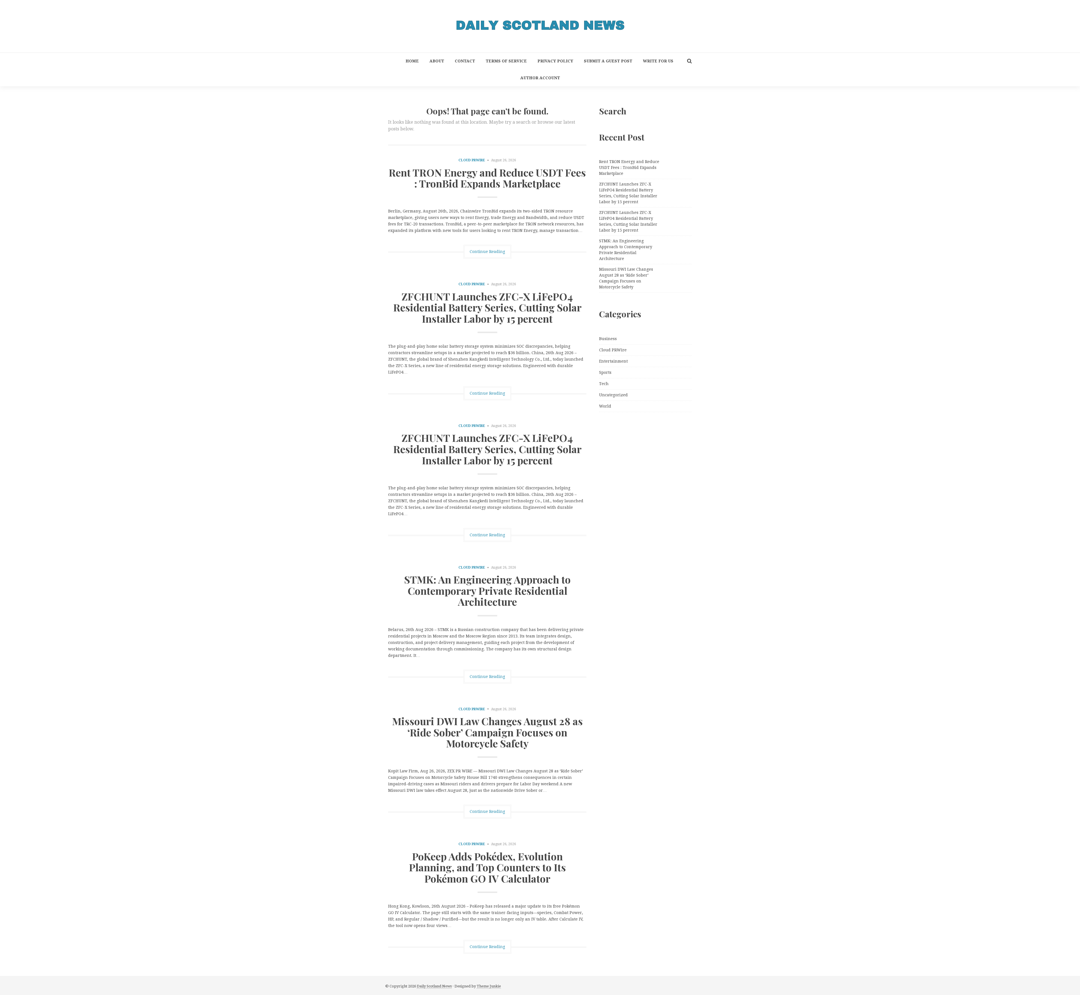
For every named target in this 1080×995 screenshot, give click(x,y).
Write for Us (658, 61)
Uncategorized (613, 395)
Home (412, 61)
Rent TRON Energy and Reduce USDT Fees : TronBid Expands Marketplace (487, 178)
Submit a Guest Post (608, 61)
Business (608, 338)
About (436, 61)
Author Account (540, 78)
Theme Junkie (489, 986)
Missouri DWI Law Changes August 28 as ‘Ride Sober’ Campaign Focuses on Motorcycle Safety (487, 732)
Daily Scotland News (434, 986)
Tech (604, 383)
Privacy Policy (555, 61)
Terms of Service (506, 61)
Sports (605, 372)
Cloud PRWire (471, 160)
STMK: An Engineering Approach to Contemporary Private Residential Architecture (487, 590)
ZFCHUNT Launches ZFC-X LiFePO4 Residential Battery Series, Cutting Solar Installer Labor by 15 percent (487, 307)
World (605, 406)
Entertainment (613, 361)
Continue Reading (487, 251)
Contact (465, 61)
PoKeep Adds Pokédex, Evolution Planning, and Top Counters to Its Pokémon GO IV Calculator (487, 867)
